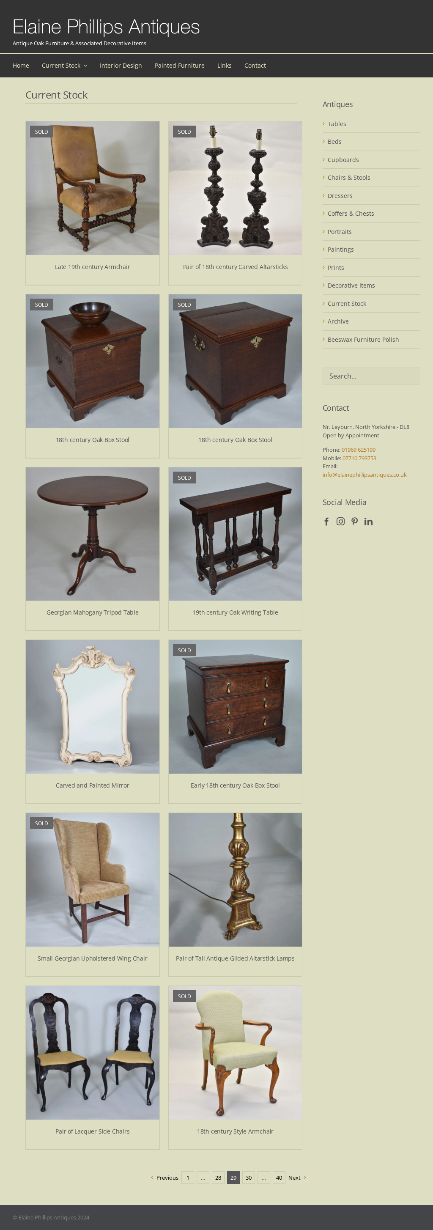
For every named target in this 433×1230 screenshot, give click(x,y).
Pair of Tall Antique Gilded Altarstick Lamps (235, 958)
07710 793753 (359, 458)
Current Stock (347, 303)
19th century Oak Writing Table (235, 612)
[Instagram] (341, 521)
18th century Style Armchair (235, 1131)
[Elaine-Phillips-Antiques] (106, 19)
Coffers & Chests (351, 213)
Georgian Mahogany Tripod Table (93, 612)
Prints (336, 268)
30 (249, 1177)
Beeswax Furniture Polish (363, 339)
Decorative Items (351, 285)
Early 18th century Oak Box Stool (235, 785)
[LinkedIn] (368, 521)
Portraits (340, 232)
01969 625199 (358, 449)
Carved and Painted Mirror (92, 785)
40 (279, 1177)
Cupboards (343, 160)
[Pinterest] (355, 521)
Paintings (341, 249)
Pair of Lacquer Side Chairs (92, 1131)
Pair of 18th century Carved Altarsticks (235, 267)
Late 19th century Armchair (92, 267)
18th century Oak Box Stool (93, 440)
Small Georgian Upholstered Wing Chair (92, 958)
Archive (338, 321)
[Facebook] (327, 521)
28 (218, 1177)
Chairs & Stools (349, 177)
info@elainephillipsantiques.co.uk (365, 474)
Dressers (340, 196)
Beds (335, 141)
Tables (337, 124)
